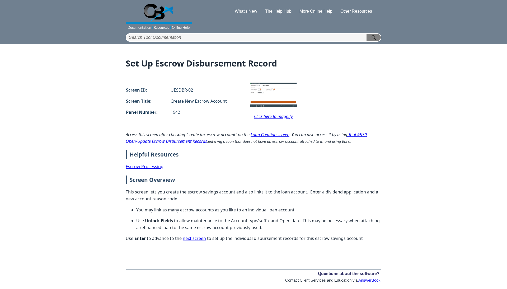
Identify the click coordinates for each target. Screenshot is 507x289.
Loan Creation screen (270, 135)
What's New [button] (246, 11)
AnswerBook (369, 280)
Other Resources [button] (356, 11)
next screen (194, 238)
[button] (374, 37)
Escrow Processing (144, 166)
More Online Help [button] (315, 11)
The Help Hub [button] (278, 11)
